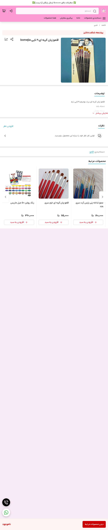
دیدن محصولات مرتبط (94, 524)
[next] (5, 197)
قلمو (95, 25)
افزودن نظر (8, 126)
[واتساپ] (6, 512)
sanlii (104, 25)
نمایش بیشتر (102, 113)
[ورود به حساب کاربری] (11, 11)
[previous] (102, 197)
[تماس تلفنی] (6, 502)
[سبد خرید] (4, 11)
